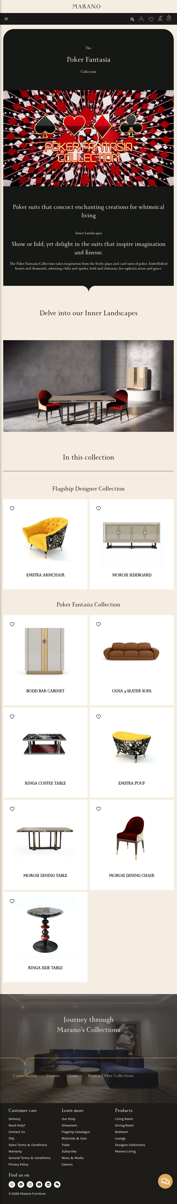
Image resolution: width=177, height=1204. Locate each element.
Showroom (69, 1125)
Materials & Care (74, 1138)
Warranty (15, 1151)
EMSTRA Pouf (131, 784)
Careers (67, 1164)
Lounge (120, 1138)
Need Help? (17, 1125)
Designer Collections (130, 1145)
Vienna (52, 1076)
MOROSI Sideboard (131, 575)
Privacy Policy (18, 1164)
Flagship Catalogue (76, 1132)
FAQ (11, 1138)
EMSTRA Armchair (45, 575)
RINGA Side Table (45, 968)
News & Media (73, 1158)
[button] (132, 20)
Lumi (73, 1076)
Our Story (68, 1119)
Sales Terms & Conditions (28, 1145)
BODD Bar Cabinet (45, 691)
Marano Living (125, 1151)
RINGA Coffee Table (45, 784)
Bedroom (121, 1132)
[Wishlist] (151, 19)
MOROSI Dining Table (45, 876)
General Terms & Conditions (30, 1158)
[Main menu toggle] (6, 19)
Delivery (14, 1119)
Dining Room (124, 1125)
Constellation (25, 1076)
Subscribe (69, 1151)
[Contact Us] (160, 18)
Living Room (124, 1119)
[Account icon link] (141, 19)
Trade (66, 1145)
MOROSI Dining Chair (131, 876)
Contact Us (17, 1132)
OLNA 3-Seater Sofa (132, 691)
